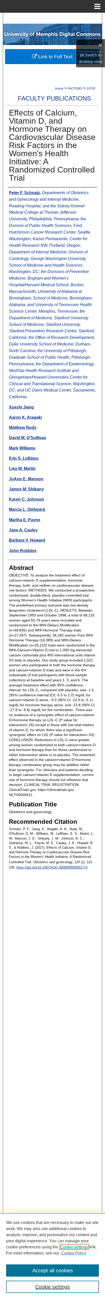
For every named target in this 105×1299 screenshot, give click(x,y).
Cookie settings (74, 1247)
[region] (52, 1256)
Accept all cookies (52, 1270)
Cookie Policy (73, 1253)
